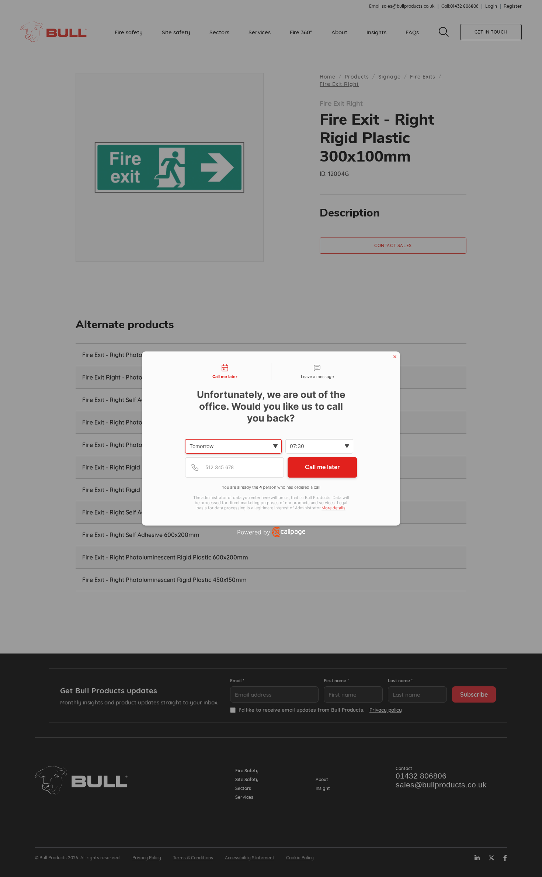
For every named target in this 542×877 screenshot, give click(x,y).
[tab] (225, 371)
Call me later (322, 467)
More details (333, 508)
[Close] (395, 356)
